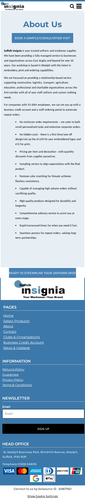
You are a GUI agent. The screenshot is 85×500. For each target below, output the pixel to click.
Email (6, 406)
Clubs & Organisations (21, 337)
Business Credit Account (23, 342)
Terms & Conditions (17, 385)
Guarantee (10, 374)
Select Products (16, 321)
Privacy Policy (12, 380)
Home (8, 315)
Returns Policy (13, 369)
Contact (10, 331)
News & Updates (16, 348)
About (8, 326)
